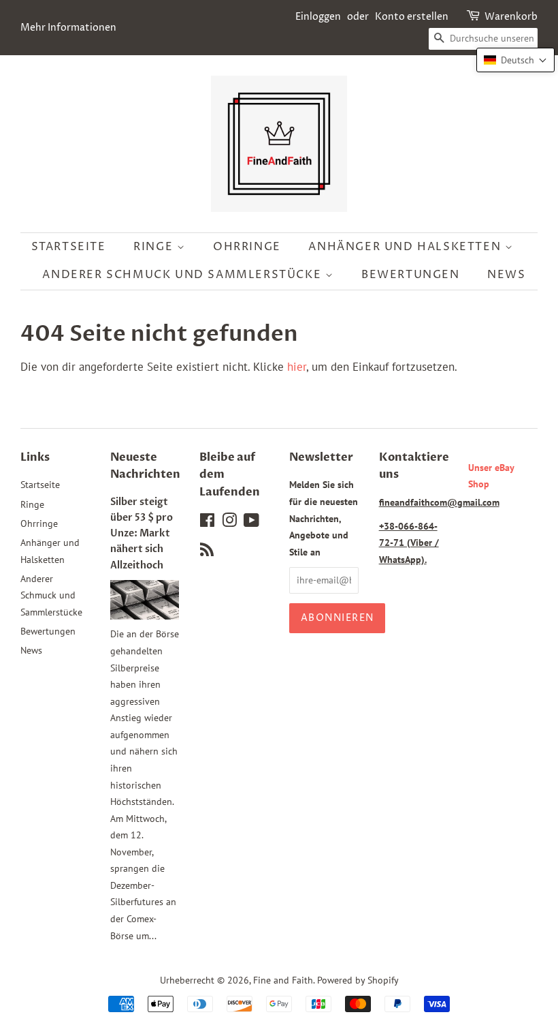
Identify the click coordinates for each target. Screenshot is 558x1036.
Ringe (155, 246)
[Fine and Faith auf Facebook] (207, 522)
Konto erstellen (411, 16)
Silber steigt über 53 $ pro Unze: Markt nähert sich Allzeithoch (141, 534)
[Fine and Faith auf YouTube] (251, 522)
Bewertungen (410, 274)
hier (296, 366)
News (506, 274)
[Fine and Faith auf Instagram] (229, 522)
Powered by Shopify (358, 979)
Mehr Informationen (68, 27)
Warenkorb (511, 16)
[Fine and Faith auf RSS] (206, 551)
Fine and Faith (283, 979)
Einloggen (318, 16)
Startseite (68, 246)
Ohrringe (247, 246)
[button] (515, 60)
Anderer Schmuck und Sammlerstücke (183, 274)
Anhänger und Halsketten (406, 246)
